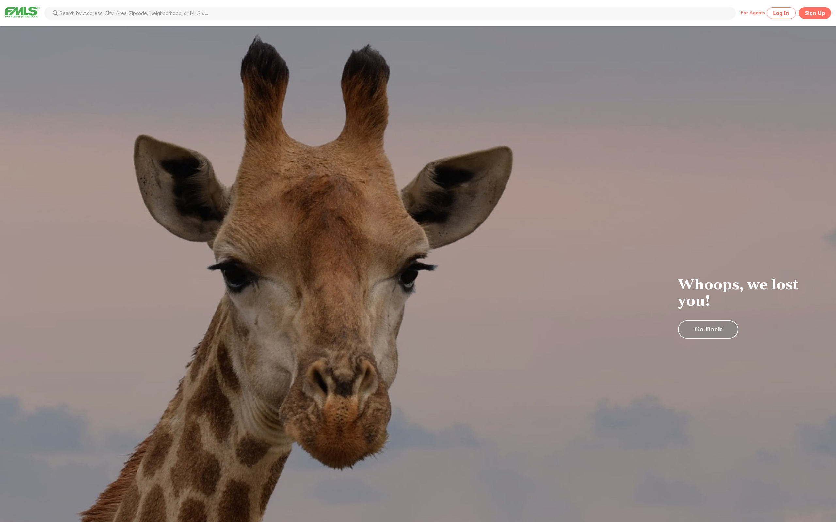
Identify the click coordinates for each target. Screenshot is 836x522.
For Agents (753, 13)
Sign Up (815, 13)
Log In (781, 13)
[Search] (55, 13)
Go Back (708, 329)
